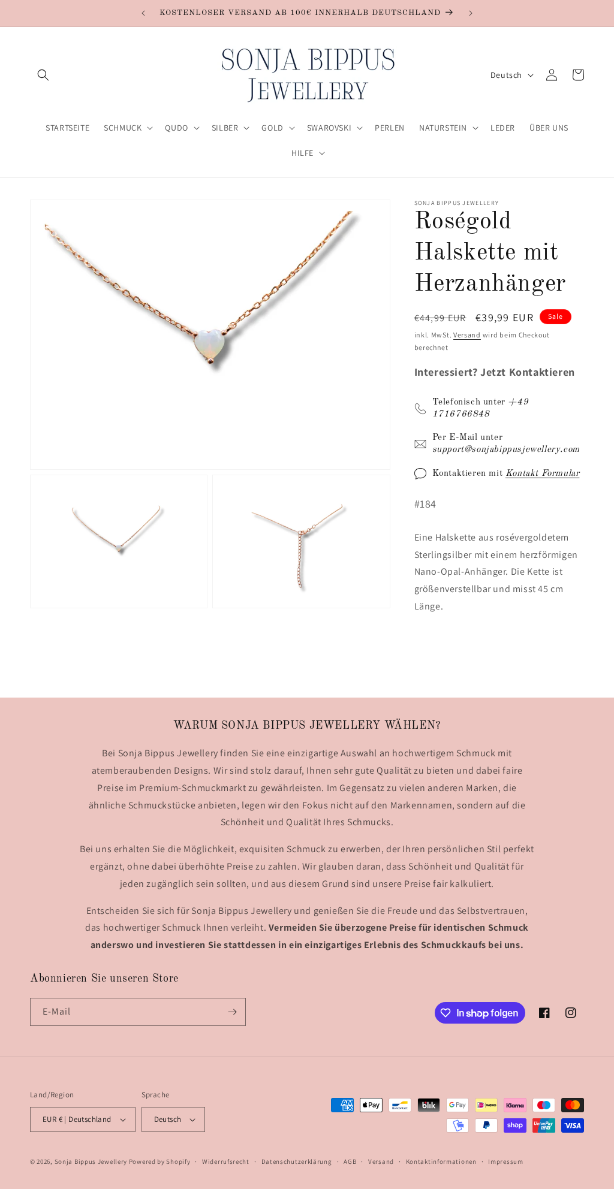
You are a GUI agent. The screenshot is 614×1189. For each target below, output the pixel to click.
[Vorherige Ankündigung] (143, 13)
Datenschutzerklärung (296, 1161)
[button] (43, 75)
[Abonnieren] (232, 1012)
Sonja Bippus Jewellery (91, 1161)
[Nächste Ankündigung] (471, 13)
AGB (350, 1161)
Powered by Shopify (160, 1161)
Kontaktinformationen (441, 1161)
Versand (467, 334)
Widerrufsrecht (225, 1161)
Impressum (505, 1161)
